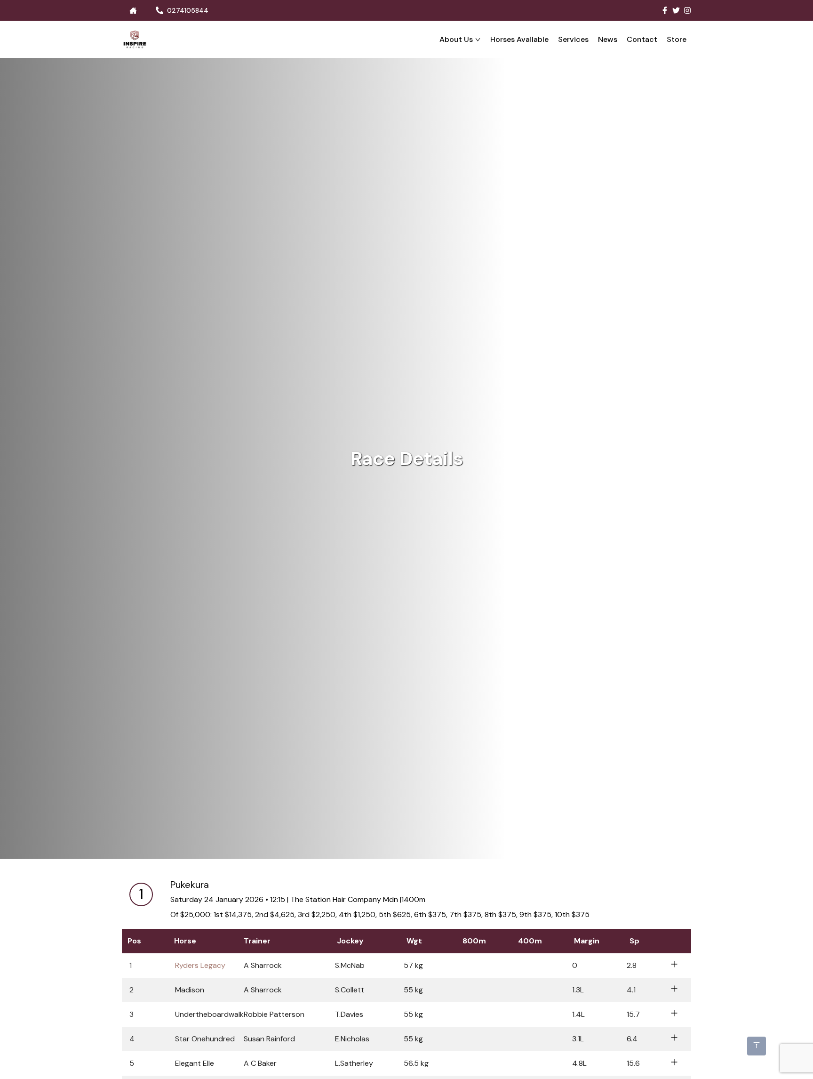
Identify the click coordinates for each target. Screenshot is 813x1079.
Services (573, 39)
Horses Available (519, 39)
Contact (642, 39)
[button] (406, 965)
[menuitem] (460, 39)
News (607, 39)
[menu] (419, 39)
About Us (456, 39)
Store (676, 39)
